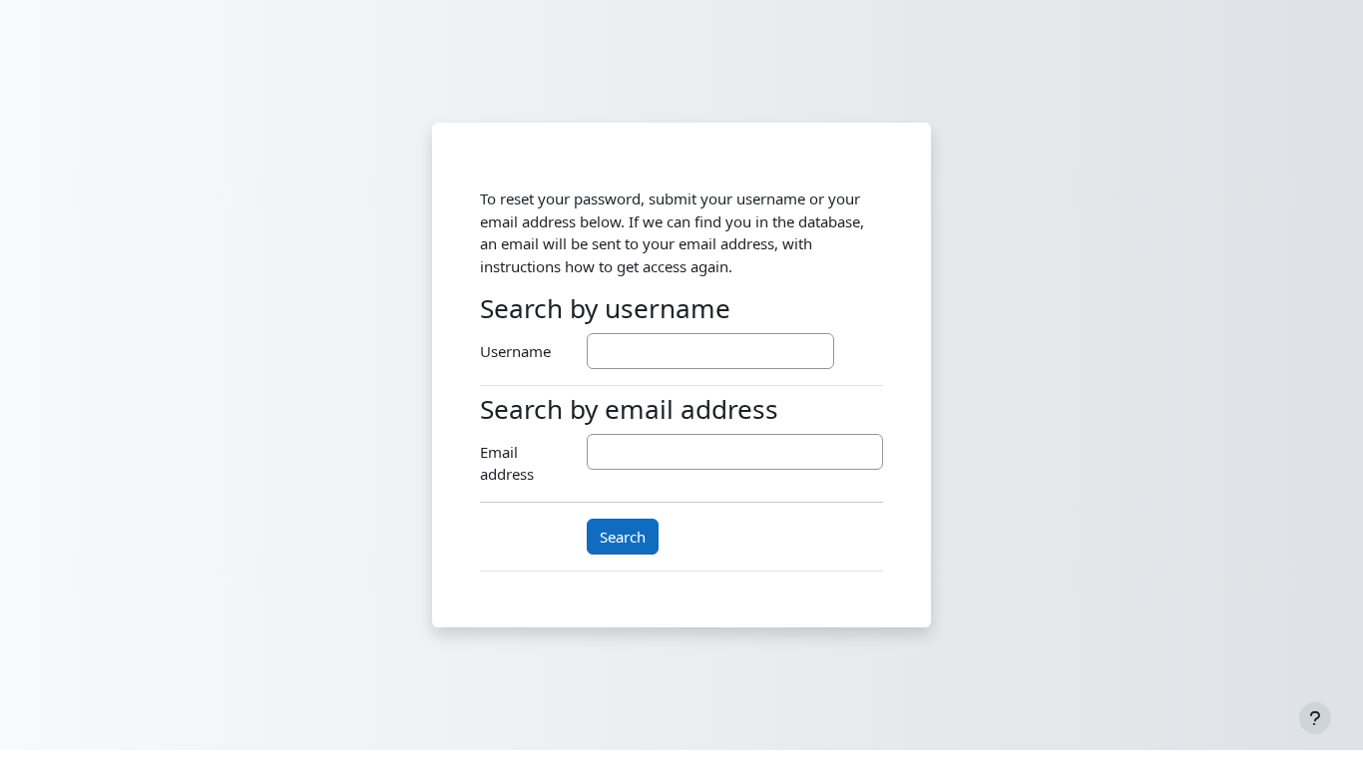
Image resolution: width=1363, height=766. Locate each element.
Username (515, 351)
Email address (507, 463)
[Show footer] (1315, 718)
